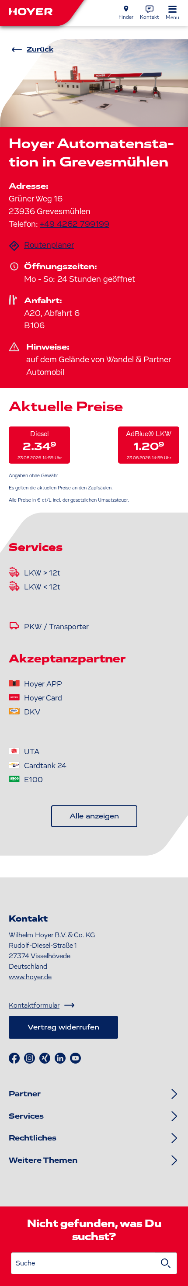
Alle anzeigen (94, 816)
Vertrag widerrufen (63, 1027)
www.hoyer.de (30, 977)
